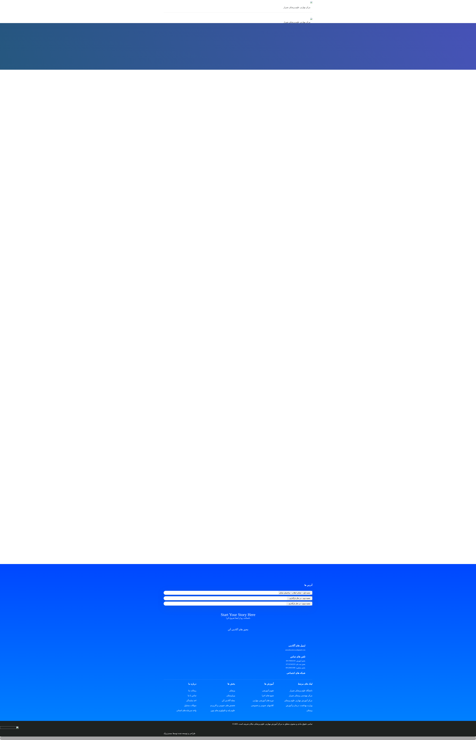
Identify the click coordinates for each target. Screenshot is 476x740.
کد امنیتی (306, 411)
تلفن (308, 363)
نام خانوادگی (271, 350)
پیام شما (306, 388)
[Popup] (9, 731)
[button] (238, 738)
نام (309, 350)
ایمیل (308, 376)
